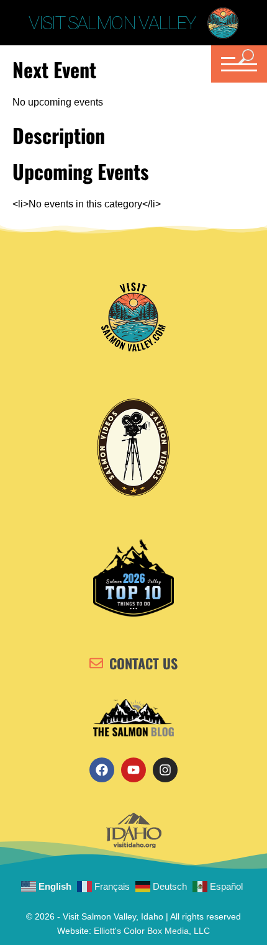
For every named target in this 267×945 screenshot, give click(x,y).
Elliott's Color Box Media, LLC (152, 931)
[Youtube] (133, 769)
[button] (237, 64)
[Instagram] (165, 769)
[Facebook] (101, 769)
